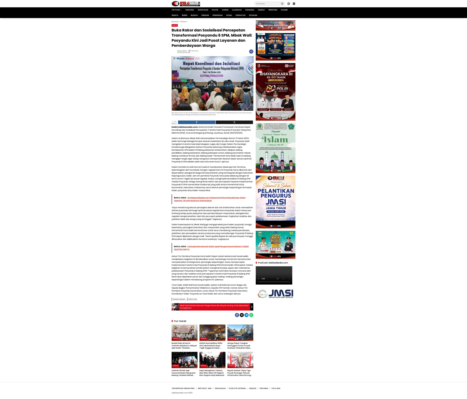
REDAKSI (252, 388)
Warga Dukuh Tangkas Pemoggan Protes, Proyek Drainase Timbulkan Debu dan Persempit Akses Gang (239, 345)
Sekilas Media (182, 51)
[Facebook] (237, 315)
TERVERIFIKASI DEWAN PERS (183, 388)
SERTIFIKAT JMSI (204, 388)
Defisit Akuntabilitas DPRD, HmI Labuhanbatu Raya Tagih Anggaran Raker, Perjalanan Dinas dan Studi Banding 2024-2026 (211, 345)
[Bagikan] (251, 51)
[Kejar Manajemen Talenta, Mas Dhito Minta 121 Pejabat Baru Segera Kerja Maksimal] (212, 360)
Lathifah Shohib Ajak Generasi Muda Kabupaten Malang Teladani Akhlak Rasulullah (184, 373)
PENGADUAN (220, 388)
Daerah (174, 25)
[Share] (196, 122)
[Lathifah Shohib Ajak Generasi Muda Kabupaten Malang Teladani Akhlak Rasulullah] (185, 360)
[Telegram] (246, 315)
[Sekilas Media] (186, 3)
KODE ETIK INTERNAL (237, 388)
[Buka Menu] (293, 3)
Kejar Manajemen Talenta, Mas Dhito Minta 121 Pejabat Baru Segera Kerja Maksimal (211, 372)
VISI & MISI (275, 388)
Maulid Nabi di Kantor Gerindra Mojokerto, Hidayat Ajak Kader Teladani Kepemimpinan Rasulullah (184, 345)
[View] (234, 122)
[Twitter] (242, 315)
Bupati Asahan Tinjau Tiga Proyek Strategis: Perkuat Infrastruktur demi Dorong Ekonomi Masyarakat (239, 373)
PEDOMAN (264, 388)
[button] (282, 4)
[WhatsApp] (251, 315)
